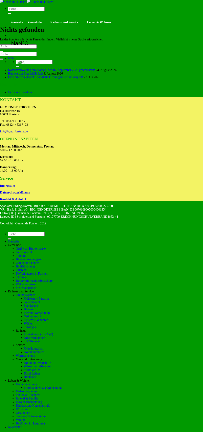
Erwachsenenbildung (29, 402)
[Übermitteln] (9, 13)
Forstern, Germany (30, 43)
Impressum (7, 185)
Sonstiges (30, 327)
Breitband (30, 377)
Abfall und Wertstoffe (37, 362)
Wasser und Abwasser (37, 366)
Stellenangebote (26, 287)
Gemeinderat (24, 252)
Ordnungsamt (32, 316)
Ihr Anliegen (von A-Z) (38, 334)
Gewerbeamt (32, 302)
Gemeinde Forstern (20, 92)
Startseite (17, 22)
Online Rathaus (25, 295)
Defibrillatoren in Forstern (32, 273)
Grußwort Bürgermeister (31, 248)
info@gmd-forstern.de (14, 131)
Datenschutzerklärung (15, 192)
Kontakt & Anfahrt (13, 199)
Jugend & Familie (27, 398)
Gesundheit (23, 412)
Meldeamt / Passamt (36, 298)
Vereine (20, 419)
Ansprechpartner (34, 337)
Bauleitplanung (25, 266)
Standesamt (31, 305)
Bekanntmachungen (28, 259)
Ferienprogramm (26, 391)
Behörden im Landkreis (30, 423)
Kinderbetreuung (26, 384)
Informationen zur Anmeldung (43, 387)
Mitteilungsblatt (33, 348)
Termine (21, 255)
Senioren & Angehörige (31, 416)
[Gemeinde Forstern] (27, 1)
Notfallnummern (34, 352)
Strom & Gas (32, 370)
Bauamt (29, 309)
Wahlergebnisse (25, 284)
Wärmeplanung (25, 355)
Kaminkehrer (32, 373)
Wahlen (28, 323)
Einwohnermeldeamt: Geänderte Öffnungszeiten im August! (45, 77)
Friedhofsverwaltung (37, 312)
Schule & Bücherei (28, 395)
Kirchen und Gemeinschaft (33, 405)
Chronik (21, 277)
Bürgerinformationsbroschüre (34, 280)
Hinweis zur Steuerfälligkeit (25, 73)
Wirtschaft (22, 409)
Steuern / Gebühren (36, 320)
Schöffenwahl (32, 341)
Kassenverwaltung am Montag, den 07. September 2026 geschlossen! (51, 70)
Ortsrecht (21, 270)
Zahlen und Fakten (27, 262)
